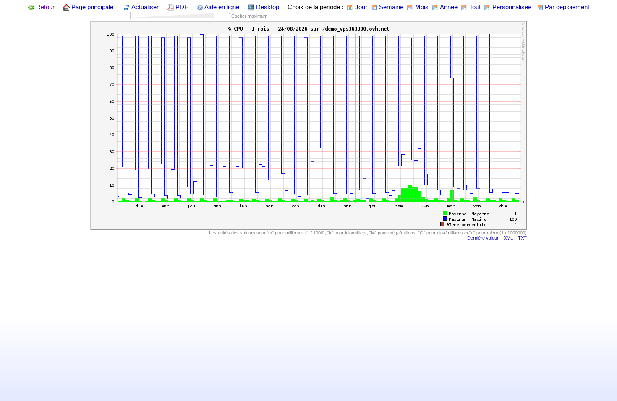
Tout (474, 6)
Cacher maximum (248, 15)
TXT (522, 237)
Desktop (266, 6)
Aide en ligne (221, 6)
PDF (181, 6)
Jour (360, 6)
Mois (421, 6)
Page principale (91, 6)
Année (448, 6)
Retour (44, 6)
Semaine (390, 6)
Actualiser (144, 6)
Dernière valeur (483, 237)
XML (508, 237)
